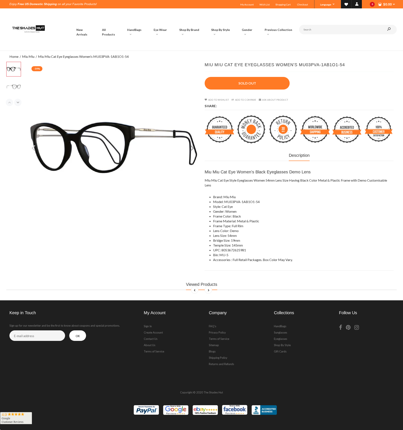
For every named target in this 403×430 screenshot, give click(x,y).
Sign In (148, 326)
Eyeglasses (280, 338)
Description (299, 155)
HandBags (280, 326)
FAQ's (212, 326)
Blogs (212, 351)
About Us (149, 345)
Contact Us (150, 338)
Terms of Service (154, 351)
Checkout (302, 4)
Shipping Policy (218, 357)
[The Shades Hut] (28, 46)
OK (78, 336)
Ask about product (275, 99)
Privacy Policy (217, 332)
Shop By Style (282, 345)
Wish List (264, 4)
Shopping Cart (283, 4)
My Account (247, 4)
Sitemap (214, 345)
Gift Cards (280, 351)
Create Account (153, 332)
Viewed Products (201, 284)
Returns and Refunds (221, 364)
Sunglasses (280, 332)
